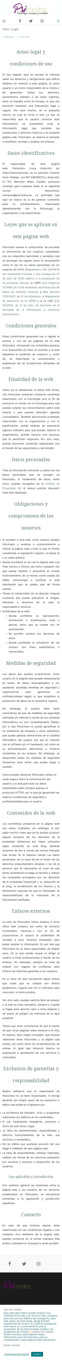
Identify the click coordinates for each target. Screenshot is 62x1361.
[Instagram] (42, 21)
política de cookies (43, 1331)
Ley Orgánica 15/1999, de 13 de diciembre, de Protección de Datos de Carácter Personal (31, 287)
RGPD (20, 269)
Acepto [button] (37, 1354)
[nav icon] (4, 21)
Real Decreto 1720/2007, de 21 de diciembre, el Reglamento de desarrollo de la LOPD (31, 296)
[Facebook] (20, 21)
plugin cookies (12, 1345)
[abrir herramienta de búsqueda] (58, 21)
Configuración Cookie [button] (17, 1354)
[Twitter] (31, 21)
